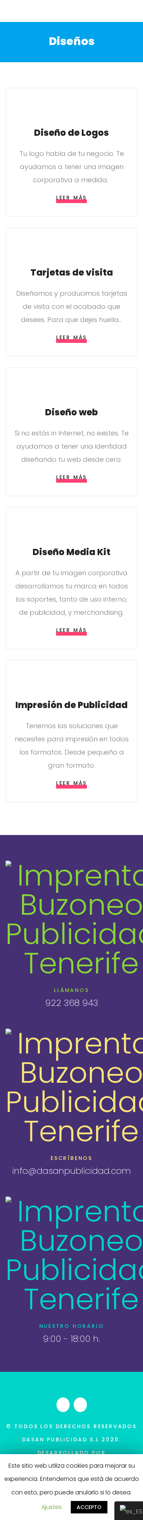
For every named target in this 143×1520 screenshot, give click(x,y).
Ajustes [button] (51, 1507)
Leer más (71, 197)
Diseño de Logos (71, 133)
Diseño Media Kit (71, 552)
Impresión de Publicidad (71, 705)
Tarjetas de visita (71, 272)
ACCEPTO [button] (89, 1507)
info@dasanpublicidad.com (71, 1171)
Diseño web (71, 412)
